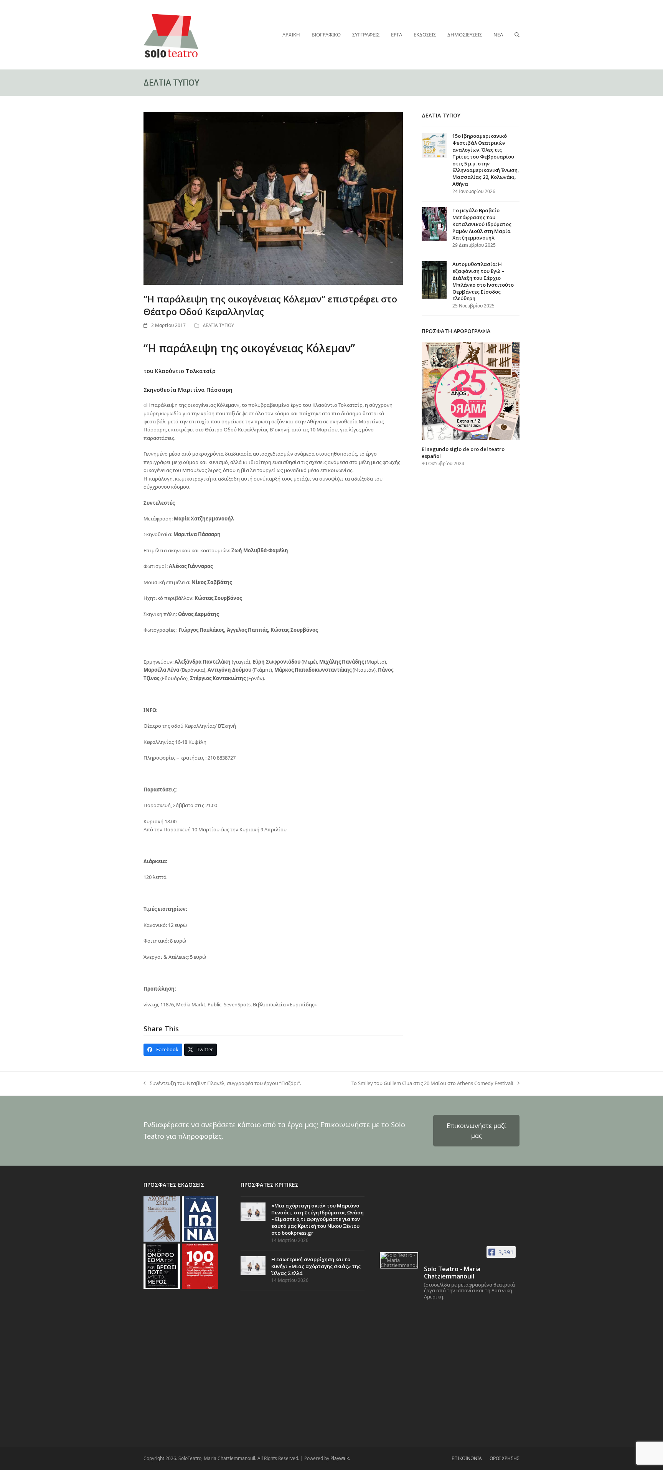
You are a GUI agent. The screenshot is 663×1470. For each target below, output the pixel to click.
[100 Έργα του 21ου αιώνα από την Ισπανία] (200, 1265)
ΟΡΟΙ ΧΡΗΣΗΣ (505, 1458)
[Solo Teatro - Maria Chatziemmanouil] (399, 1260)
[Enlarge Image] (273, 197)
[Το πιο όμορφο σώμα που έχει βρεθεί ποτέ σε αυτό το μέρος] (161, 1265)
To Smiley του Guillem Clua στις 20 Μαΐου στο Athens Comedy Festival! (432, 1083)
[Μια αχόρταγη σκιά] (161, 1218)
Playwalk (339, 1458)
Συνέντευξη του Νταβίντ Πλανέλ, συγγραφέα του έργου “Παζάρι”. (222, 1083)
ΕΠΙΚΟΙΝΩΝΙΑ (467, 1458)
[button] (517, 34)
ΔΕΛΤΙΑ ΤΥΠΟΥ (218, 325)
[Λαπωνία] (200, 1218)
